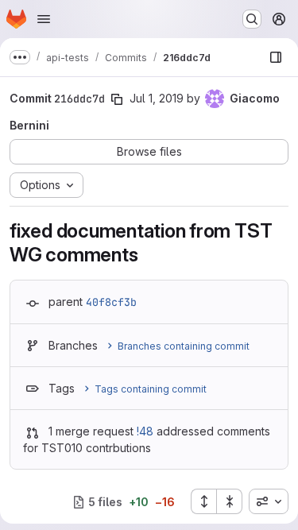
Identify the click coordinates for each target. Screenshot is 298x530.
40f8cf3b (111, 302)
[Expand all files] (203, 501)
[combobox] (268, 501)
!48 (145, 431)
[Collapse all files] (229, 501)
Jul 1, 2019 (157, 98)
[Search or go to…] (251, 19)
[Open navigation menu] (43, 19)
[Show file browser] (275, 57)
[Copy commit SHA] (116, 99)
